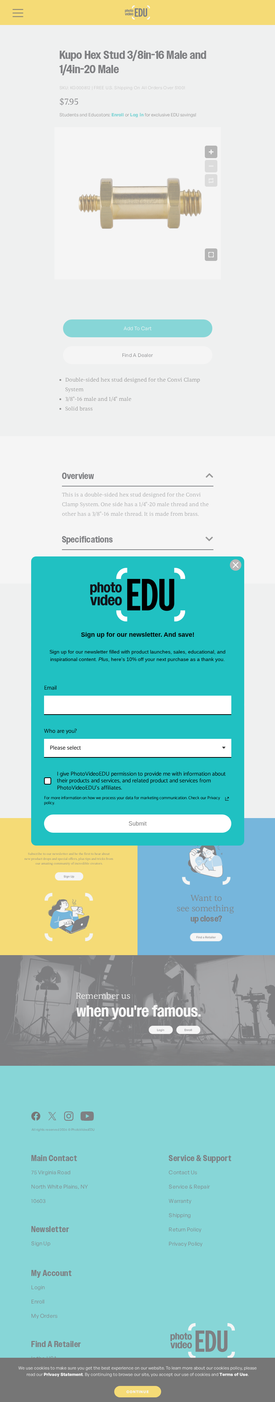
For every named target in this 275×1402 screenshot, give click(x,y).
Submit (137, 824)
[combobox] (137, 748)
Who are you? (60, 731)
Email (50, 688)
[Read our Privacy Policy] (227, 799)
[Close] (235, 565)
